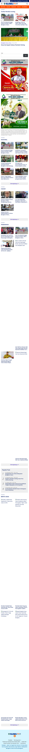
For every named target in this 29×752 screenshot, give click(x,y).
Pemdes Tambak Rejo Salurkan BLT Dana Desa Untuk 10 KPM (7, 607)
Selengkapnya (14, 183)
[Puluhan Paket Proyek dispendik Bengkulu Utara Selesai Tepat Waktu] (7, 355)
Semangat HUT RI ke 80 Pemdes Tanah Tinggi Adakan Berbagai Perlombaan (7, 719)
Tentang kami (17, 740)
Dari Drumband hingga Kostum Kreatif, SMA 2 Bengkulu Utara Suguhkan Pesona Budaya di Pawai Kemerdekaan (7, 152)
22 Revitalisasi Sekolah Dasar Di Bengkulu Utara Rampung (15, 489)
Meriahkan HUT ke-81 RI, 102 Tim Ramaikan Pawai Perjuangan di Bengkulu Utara (7, 237)
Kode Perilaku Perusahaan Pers (11, 743)
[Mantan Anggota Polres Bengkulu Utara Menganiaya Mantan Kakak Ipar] (7, 194)
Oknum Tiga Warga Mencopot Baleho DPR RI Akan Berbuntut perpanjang (7, 178)
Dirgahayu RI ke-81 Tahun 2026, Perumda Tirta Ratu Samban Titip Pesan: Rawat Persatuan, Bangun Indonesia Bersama (7, 24)
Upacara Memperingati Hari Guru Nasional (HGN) (21, 459)
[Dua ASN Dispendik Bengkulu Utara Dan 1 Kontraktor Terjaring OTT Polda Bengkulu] (21, 194)
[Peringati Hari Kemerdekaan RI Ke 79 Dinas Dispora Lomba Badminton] (21, 158)
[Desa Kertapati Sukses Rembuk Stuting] (14, 34)
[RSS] (15, 736)
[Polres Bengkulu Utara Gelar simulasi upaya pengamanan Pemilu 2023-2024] (21, 171)
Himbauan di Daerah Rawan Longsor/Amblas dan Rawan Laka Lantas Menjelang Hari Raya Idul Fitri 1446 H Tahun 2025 (21, 152)
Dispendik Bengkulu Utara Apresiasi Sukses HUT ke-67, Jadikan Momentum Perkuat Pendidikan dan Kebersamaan (6, 250)
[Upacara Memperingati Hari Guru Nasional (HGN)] (21, 404)
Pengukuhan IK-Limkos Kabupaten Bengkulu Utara (13, 474)
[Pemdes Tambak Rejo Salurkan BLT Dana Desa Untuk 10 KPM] (7, 552)
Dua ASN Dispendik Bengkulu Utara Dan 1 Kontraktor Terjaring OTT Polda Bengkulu (21, 201)
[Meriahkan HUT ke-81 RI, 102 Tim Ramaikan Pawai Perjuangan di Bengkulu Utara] (7, 230)
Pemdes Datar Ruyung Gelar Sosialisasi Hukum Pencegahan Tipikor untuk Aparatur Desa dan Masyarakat (21, 607)
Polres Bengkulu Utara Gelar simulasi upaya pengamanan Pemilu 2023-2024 (20, 178)
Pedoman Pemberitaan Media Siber (11, 741)
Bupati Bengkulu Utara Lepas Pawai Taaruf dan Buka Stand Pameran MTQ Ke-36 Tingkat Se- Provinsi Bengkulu (21, 719)
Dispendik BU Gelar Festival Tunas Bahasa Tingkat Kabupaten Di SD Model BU (15, 484)
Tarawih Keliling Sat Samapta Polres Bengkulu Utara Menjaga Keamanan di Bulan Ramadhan (7, 165)
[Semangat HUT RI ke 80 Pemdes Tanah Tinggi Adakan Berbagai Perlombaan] (7, 663)
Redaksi (10, 740)
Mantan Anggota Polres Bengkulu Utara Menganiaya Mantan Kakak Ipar (7, 201)
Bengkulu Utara (4, 42)
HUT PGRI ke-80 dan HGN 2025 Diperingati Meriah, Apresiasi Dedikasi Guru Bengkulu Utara (21, 348)
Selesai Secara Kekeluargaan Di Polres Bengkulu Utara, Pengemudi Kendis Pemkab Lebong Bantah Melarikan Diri (7, 213)
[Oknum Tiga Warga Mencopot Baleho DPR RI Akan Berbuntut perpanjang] (7, 171)
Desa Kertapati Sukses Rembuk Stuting (13, 45)
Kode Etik (24, 741)
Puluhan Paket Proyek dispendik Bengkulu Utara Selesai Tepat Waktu (6, 361)
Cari (2, 53)
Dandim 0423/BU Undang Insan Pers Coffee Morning (14, 479)
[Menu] (2, 4)
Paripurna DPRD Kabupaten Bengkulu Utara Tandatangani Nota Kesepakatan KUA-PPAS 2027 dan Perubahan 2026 (21, 24)
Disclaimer (23, 743)
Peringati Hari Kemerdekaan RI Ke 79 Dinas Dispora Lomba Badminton (21, 165)
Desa (10, 42)
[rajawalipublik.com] (10, 4)
